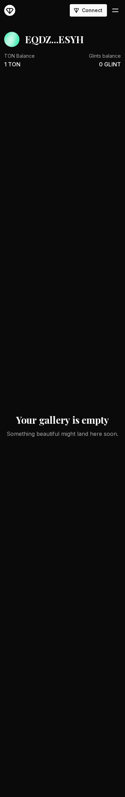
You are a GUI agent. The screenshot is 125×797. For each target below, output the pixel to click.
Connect (92, 10)
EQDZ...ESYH (54, 39)
